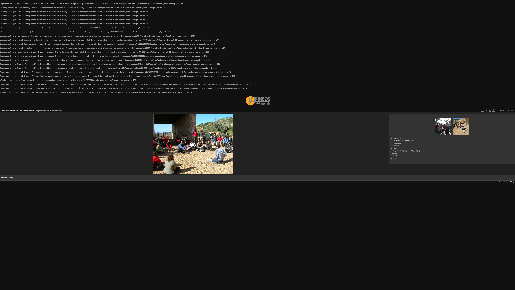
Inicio (4, 111)
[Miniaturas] (500, 110)
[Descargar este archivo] (493, 110)
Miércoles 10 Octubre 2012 (403, 141)
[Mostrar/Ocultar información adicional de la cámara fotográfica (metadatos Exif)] (490, 110)
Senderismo (14, 111)
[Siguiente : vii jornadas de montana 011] (507, 110)
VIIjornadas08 (27, 111)
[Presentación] (486, 110)
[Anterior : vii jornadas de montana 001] (504, 110)
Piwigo (512, 182)
